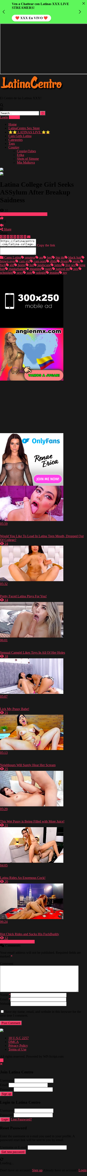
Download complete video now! (25, 214)
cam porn (39, 261)
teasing (54, 272)
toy (64, 272)
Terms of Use (17, 1049)
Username (7, 1080)
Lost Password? (21, 1119)
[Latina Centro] (31, 91)
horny (21, 265)
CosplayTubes (26, 151)
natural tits (62, 269)
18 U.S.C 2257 (18, 1038)
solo (29, 272)
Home (12, 124)
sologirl (40, 272)
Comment (6, 963)
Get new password (13, 1152)
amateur (29, 257)
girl (11, 265)
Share (7, 229)
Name (5, 995)
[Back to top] (1, 1060)
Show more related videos (17, 941)
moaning (35, 269)
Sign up (6, 1093)
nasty (48, 269)
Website (5, 1003)
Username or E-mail (13, 1147)
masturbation (17, 269)
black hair (75, 257)
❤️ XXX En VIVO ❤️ (31, 18)
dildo (53, 261)
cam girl (24, 261)
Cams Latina (12, 257)
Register (14, 117)
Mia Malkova (26, 162)
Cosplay (13, 147)
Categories (15, 140)
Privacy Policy (18, 1045)
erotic (76, 261)
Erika (20, 155)
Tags (11, 143)
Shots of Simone (28, 158)
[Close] (83, 3)
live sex (70, 265)
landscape (44, 265)
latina (58, 265)
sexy (19, 272)
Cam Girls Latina (19, 136)
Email (5, 999)
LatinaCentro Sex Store (24, 128)
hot (31, 265)
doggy (64, 261)
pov (76, 269)
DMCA (13, 1042)
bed (49, 257)
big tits (60, 257)
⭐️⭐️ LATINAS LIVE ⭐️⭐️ (29, 132)
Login (4, 117)
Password (6, 1089)
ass (40, 257)
